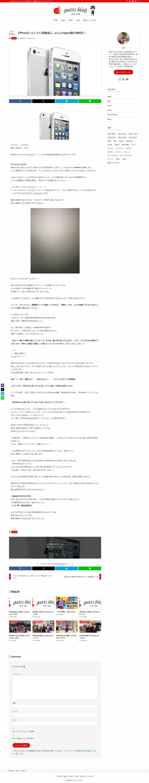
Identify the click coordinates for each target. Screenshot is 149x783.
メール (15, 711)
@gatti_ (19, 148)
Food (109, 105)
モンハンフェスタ (126, 155)
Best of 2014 (112, 137)
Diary (76, 776)
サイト (15, 720)
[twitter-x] (127, 1)
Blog (109, 101)
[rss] (135, 1)
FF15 (115, 141)
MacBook (129, 141)
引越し (118, 159)
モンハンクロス (113, 155)
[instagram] (130, 1)
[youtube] (132, 1)
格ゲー (125, 159)
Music (110, 119)
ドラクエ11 (119, 148)
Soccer (110, 145)
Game (110, 110)
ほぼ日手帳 (125, 145)
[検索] (138, 1)
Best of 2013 (133, 134)
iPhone (14, 38)
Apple (109, 96)
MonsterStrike (112, 114)
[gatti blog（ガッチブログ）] (74, 10)
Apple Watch (112, 134)
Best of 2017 (133, 137)
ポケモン (110, 152)
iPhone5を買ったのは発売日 (25, 363)
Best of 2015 (122, 137)
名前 (14, 703)
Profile (59, 776)
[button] (20, 101)
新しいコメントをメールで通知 (23, 731)
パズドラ (128, 148)
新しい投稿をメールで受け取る (23, 738)
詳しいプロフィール (123, 72)
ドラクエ (110, 148)
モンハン (127, 152)
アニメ (133, 145)
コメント (16, 674)
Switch (117, 145)
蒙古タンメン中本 (113, 163)
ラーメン (110, 159)
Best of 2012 (122, 134)
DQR (109, 141)
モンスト (119, 152)
